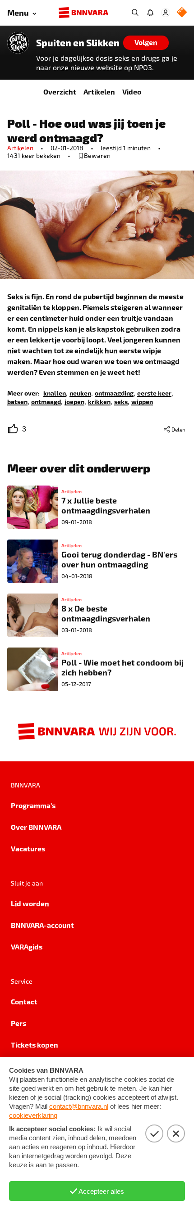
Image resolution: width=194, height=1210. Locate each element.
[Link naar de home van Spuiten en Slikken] (18, 43)
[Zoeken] (135, 13)
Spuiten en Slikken (78, 42)
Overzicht (59, 91)
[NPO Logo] (182, 12)
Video (131, 91)
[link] (54, 392)
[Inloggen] (166, 13)
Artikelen (99, 91)
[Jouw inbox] (150, 12)
